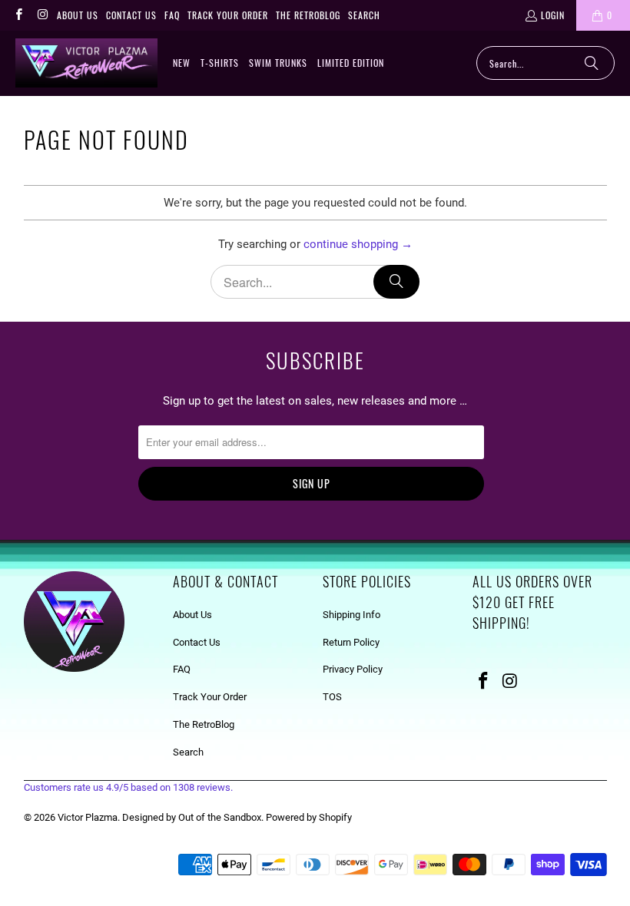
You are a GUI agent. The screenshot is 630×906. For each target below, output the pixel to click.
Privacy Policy (353, 669)
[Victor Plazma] (86, 63)
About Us (77, 14)
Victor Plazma (88, 817)
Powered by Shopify (309, 817)
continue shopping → (358, 244)
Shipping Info (351, 614)
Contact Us (131, 14)
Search (364, 14)
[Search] (592, 63)
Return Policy (351, 642)
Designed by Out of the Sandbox (191, 817)
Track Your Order (227, 14)
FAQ (172, 14)
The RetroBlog (308, 14)
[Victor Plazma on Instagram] (41, 14)
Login (553, 14)
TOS (332, 697)
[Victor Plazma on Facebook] (18, 14)
